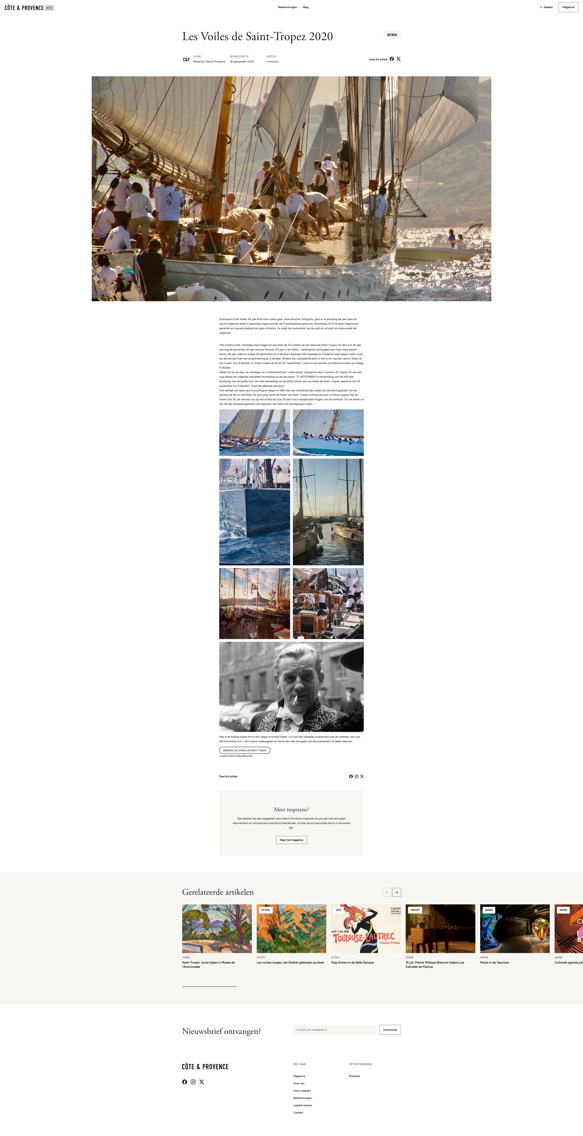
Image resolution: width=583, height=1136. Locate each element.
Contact (298, 1112)
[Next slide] (396, 892)
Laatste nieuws (302, 1105)
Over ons (298, 1083)
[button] (209, 986)
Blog (306, 7)
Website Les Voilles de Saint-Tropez (244, 750)
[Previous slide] (387, 892)
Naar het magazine (291, 840)
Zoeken (548, 7)
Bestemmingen (287, 7)
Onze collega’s (302, 1090)
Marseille (354, 1076)
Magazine (568, 7)
